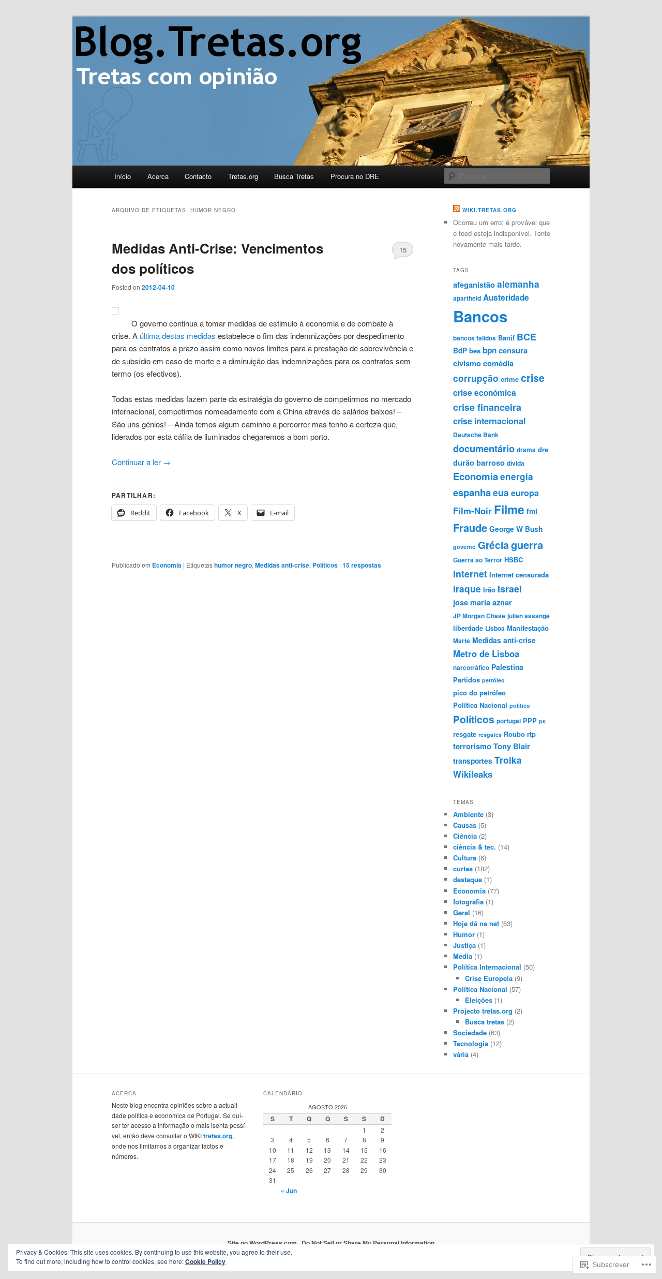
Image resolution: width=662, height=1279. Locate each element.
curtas (463, 868)
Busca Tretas (294, 176)
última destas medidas (178, 335)
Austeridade (506, 297)
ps (542, 721)
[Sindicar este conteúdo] (456, 210)
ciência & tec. (474, 847)
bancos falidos (474, 338)
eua (501, 492)
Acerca (158, 176)
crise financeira (487, 406)
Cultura (464, 857)
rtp (531, 734)
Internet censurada (519, 574)
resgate (464, 734)
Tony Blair (511, 746)
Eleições (478, 1000)
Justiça (464, 945)
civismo (467, 363)
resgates (490, 734)
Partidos (466, 680)
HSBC (513, 559)
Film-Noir (472, 510)
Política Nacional (480, 705)
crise (533, 377)
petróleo (493, 680)
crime (510, 379)
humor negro (233, 565)
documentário (484, 448)
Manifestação (528, 628)
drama (526, 449)
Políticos (325, 565)
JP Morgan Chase (479, 616)
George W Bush (516, 529)
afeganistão (474, 284)
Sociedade (470, 1032)
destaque (467, 879)
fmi (531, 511)
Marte (461, 640)
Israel (510, 588)
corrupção (476, 378)
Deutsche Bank (476, 434)
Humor (464, 934)
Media (462, 956)
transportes (472, 760)
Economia (167, 565)
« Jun (289, 1190)
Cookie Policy (205, 1261)
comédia (498, 363)
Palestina (507, 667)
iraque (467, 589)
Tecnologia (470, 1043)
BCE (526, 336)
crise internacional (489, 421)
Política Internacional (487, 967)
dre (543, 449)
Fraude (470, 527)
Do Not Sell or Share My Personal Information (368, 1242)
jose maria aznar (482, 602)
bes (474, 350)
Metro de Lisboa (486, 653)
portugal (508, 721)
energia (516, 476)
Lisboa (495, 628)
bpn (489, 350)
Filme (509, 509)
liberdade (468, 628)
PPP (530, 720)
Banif (506, 338)
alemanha (518, 284)
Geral (461, 912)
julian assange (528, 616)
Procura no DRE (354, 176)
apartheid (467, 298)
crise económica (484, 392)
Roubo (514, 734)
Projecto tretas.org (483, 1011)
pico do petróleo (479, 692)
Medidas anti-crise (282, 565)
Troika (508, 760)
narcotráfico (471, 667)
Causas (464, 825)
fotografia (468, 901)
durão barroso (479, 462)
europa (525, 493)
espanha (472, 492)
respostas (361, 565)
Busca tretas (484, 1022)
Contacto (198, 176)
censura (513, 350)
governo (464, 547)
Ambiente (468, 814)
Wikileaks (472, 774)
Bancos (480, 316)
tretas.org (217, 1135)
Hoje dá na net (476, 923)
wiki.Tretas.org (489, 210)
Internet (470, 573)
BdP (460, 350)
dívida (515, 463)
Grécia (493, 545)
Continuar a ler (141, 461)
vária (461, 1054)
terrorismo (472, 746)
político (519, 705)
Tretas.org (243, 176)
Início (122, 176)
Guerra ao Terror (477, 560)
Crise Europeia (489, 978)
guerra (527, 544)
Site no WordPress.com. (263, 1242)
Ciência (465, 836)
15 (403, 250)
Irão (489, 589)
